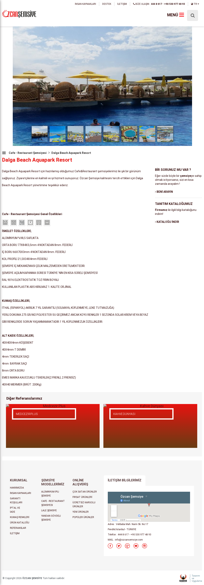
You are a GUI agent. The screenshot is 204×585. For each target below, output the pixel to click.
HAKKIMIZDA (17, 487)
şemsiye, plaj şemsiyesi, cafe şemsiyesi (19, 14)
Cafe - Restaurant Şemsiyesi (28, 152)
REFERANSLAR (18, 528)
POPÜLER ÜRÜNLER (83, 517)
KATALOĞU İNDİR (167, 221)
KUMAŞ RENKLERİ (19, 517)
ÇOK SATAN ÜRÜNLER (85, 491)
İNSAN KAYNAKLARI (85, 4)
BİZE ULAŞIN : (160, 4)
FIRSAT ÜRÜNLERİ (82, 497)
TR (195, 4)
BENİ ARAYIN (164, 191)
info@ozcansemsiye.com (129, 539)
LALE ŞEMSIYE (49, 510)
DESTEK (106, 4)
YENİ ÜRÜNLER (81, 511)
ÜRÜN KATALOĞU (19, 522)
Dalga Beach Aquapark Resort (71, 152)
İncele (29, 420)
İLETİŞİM (122, 4)
